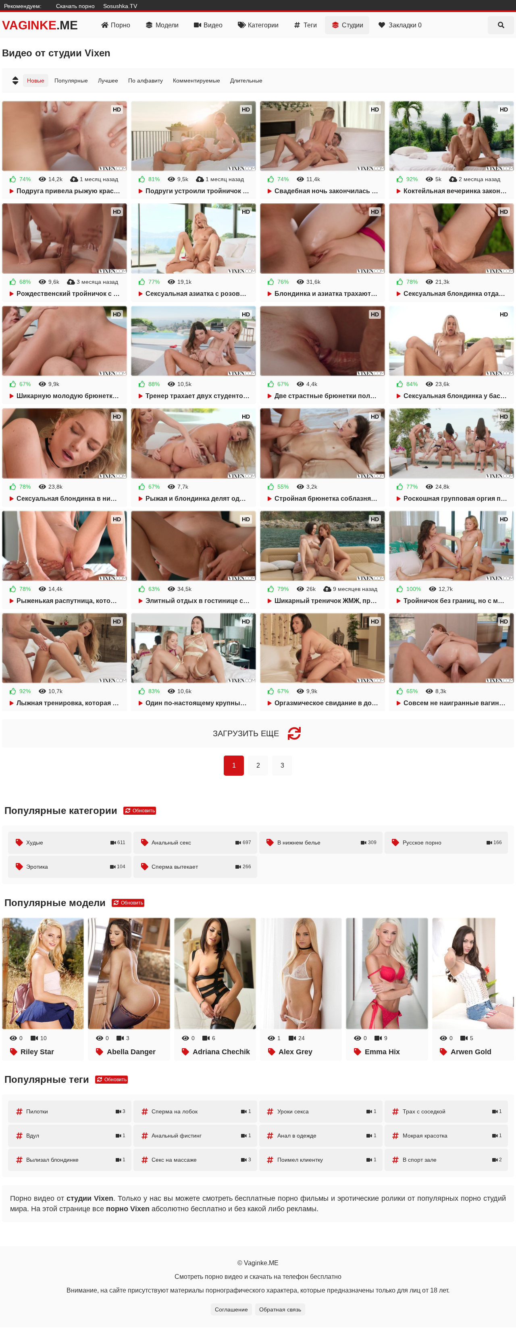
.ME (40, 25)
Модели (167, 25)
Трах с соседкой (452, 1111)
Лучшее (108, 80)
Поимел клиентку (327, 1159)
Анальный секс (201, 842)
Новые (35, 80)
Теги (310, 25)
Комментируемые (196, 80)
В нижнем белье (327, 842)
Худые (75, 842)
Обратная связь (280, 1309)
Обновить (143, 811)
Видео (213, 25)
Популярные (71, 80)
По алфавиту (145, 80)
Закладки (405, 25)
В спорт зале (452, 1159)
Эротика (75, 866)
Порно (120, 25)
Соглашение (231, 1309)
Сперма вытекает (201, 866)
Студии (352, 25)
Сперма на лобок (201, 1111)
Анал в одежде (327, 1135)
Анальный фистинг (201, 1135)
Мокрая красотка (452, 1135)
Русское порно (452, 842)
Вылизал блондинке (75, 1159)
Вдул (75, 1135)
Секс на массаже (201, 1159)
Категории (263, 25)
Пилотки (75, 1111)
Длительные (246, 80)
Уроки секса (327, 1111)
